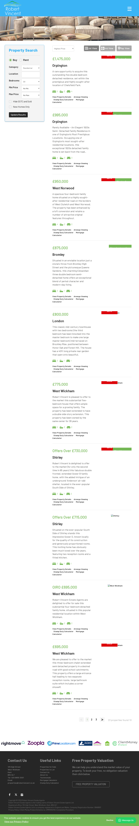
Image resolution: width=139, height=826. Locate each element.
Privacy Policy (13, 810)
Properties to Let (47, 769)
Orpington (59, 65)
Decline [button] (109, 820)
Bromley (58, 254)
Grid (108, 48)
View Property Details (61, 97)
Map (124, 48)
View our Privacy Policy (16, 822)
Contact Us (44, 772)
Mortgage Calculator (48, 780)
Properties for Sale (48, 767)
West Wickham (63, 391)
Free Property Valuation (91, 784)
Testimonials (45, 777)
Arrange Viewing (81, 97)
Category (13, 67)
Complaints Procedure (65, 810)
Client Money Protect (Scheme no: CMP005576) (37, 810)
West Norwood (63, 188)
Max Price (14, 94)
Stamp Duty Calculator (63, 99)
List (92, 48)
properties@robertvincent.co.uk (21, 783)
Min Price (13, 87)
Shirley (57, 457)
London (58, 321)
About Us (44, 775)
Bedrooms (14, 80)
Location (13, 73)
